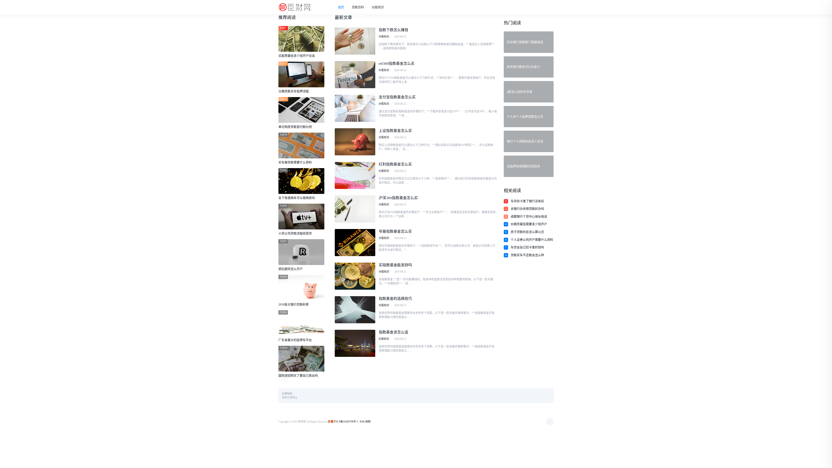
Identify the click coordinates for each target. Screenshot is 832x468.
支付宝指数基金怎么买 (397, 97)
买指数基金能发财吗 (395, 265)
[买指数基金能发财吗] (355, 276)
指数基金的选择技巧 (395, 299)
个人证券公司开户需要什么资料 (532, 239)
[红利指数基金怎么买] (355, 175)
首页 (341, 7)
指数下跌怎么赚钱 (393, 30)
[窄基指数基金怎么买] (355, 242)
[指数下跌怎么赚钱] (355, 41)
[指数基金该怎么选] (355, 343)
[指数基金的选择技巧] (355, 309)
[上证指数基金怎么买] (355, 141)
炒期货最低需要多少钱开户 (529, 224)
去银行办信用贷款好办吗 (527, 208)
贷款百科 (358, 7)
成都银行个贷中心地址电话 (529, 216)
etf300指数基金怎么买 (396, 64)
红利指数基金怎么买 (395, 164)
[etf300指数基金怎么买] (355, 74)
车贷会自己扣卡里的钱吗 (527, 247)
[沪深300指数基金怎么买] (355, 209)
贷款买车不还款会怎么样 (527, 255)
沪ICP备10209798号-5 (346, 421)
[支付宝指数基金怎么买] (355, 108)
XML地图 (364, 421)
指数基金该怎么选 (393, 332)
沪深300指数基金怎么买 (398, 198)
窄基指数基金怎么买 (395, 231)
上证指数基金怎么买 (395, 131)
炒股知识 (378, 7)
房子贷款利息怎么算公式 (527, 232)
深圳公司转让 (289, 397)
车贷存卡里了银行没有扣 (527, 201)
